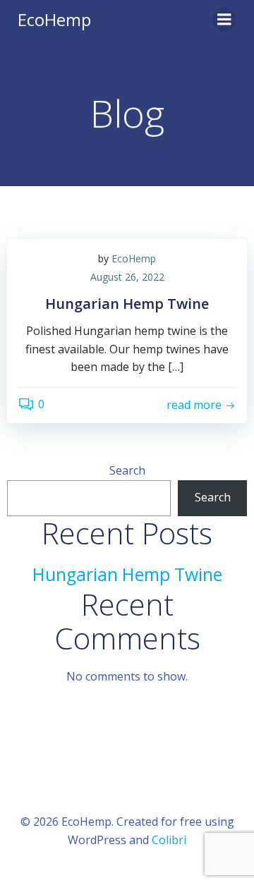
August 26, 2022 (127, 276)
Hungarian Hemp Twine (127, 574)
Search (127, 470)
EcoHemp (133, 258)
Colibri (169, 840)
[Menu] (224, 20)
